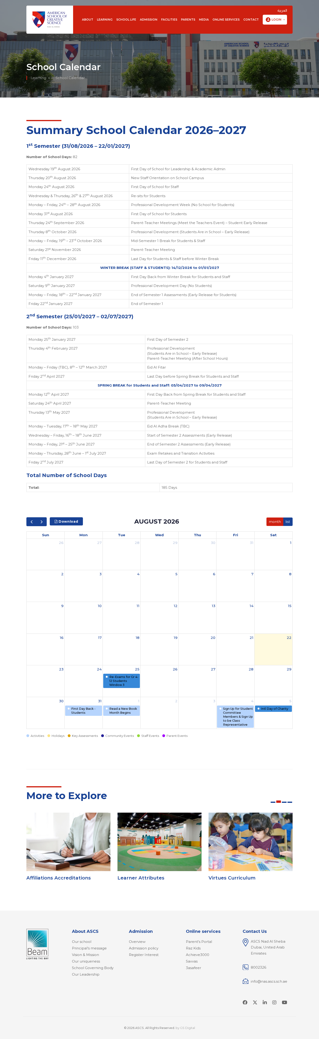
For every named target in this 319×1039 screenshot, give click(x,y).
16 (62, 637)
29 (175, 542)
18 (137, 637)
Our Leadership (85, 974)
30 (213, 542)
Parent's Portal (199, 941)
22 (289, 637)
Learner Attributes (140, 878)
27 (99, 542)
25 (137, 669)
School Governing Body (92, 968)
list (287, 521)
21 (251, 637)
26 (61, 542)
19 (175, 637)
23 (61, 669)
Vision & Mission (85, 954)
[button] (275, 20)
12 (175, 606)
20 (213, 637)
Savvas (192, 961)
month (275, 521)
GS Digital (187, 1028)
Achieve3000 (197, 954)
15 (289, 606)
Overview (137, 941)
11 (138, 606)
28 (137, 542)
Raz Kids (193, 948)
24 (99, 669)
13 (213, 606)
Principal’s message (89, 948)
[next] (41, 521)
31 (251, 542)
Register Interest (144, 954)
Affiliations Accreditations (58, 878)
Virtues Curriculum (232, 878)
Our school (81, 941)
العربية (282, 10)
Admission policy (143, 948)
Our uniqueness (86, 961)
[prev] (31, 521)
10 (100, 606)
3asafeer (193, 968)
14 (251, 606)
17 (100, 637)
